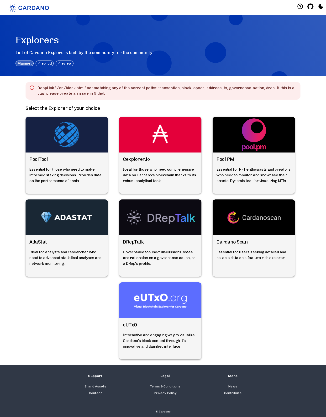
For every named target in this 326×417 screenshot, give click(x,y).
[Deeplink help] (300, 6)
